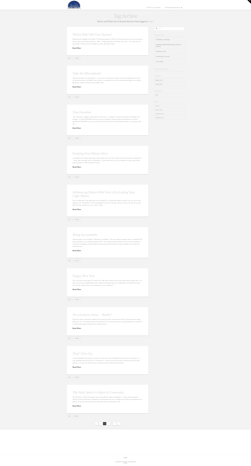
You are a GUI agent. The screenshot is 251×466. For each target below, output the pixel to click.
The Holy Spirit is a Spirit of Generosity (98, 392)
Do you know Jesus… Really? (92, 315)
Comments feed (160, 114)
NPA (157, 95)
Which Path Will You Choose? (92, 34)
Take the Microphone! (87, 73)
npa (69, 58)
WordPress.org (160, 117)
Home (125, 457)
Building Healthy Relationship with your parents (168, 45)
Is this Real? (159, 61)
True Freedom (82, 112)
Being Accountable (85, 235)
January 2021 (159, 80)
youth (77, 58)
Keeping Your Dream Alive (90, 153)
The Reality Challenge (163, 39)
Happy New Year (84, 276)
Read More (77, 48)
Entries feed (159, 110)
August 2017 (159, 84)
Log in (157, 106)
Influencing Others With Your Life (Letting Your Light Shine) (104, 194)
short (77, 416)
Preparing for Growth (163, 56)
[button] (249, 2)
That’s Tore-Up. (83, 353)
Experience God (161, 51)
